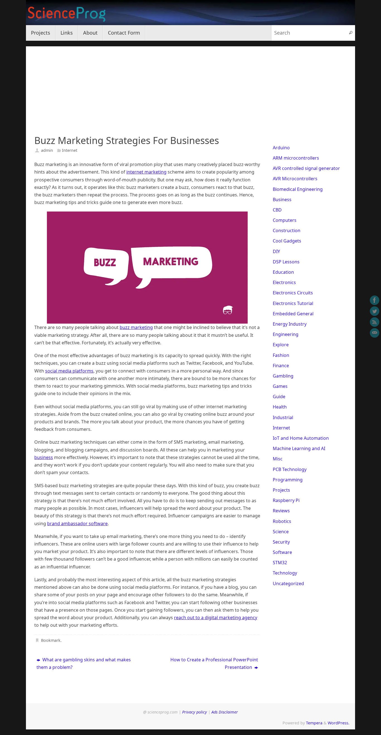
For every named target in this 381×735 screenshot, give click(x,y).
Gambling (283, 376)
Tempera (314, 723)
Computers (284, 220)
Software (282, 552)
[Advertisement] (190, 85)
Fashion (281, 355)
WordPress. (338, 723)
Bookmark (51, 640)
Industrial (283, 417)
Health (280, 407)
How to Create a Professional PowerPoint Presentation (214, 663)
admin (47, 150)
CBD (277, 210)
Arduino (281, 148)
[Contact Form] (374, 333)
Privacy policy (194, 712)
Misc (278, 459)
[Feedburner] (374, 322)
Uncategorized (288, 583)
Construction (286, 230)
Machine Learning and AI (299, 448)
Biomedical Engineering (298, 189)
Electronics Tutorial (293, 303)
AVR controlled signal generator (306, 168)
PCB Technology (290, 469)
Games (280, 386)
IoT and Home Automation (301, 438)
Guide (279, 396)
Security (281, 542)
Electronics (284, 282)
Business (282, 199)
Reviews (281, 511)
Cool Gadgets (287, 241)
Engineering (285, 334)
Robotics (282, 521)
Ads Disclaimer (224, 712)
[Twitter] (374, 311)
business (43, 457)
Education (283, 272)
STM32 (280, 562)
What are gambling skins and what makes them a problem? (84, 663)
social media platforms (69, 371)
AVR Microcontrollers (295, 179)
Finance (281, 365)
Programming (288, 480)
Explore (281, 345)
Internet (69, 150)
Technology (285, 573)
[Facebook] (374, 300)
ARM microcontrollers (296, 158)
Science (281, 532)
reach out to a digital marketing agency (215, 617)
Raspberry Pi (286, 500)
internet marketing (146, 172)
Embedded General (293, 314)
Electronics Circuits (293, 293)
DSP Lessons (286, 262)
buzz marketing (136, 327)
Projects (281, 490)
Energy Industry (290, 324)
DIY (276, 251)
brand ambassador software (77, 523)
